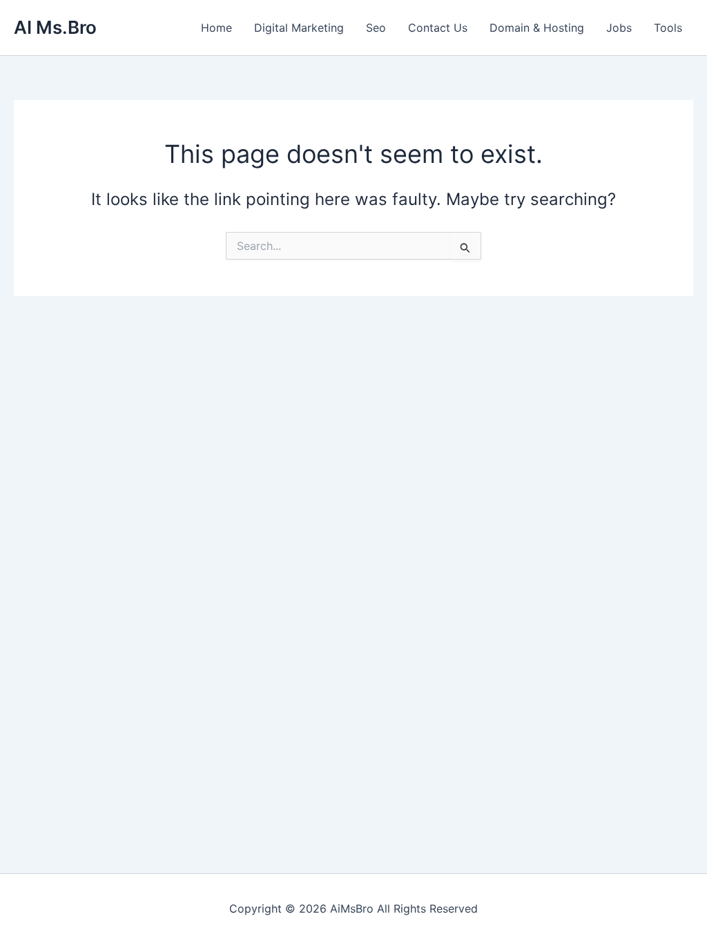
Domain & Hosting (537, 28)
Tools (668, 28)
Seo (376, 28)
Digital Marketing (299, 28)
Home (216, 28)
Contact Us (437, 28)
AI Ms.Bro (55, 27)
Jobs (619, 28)
